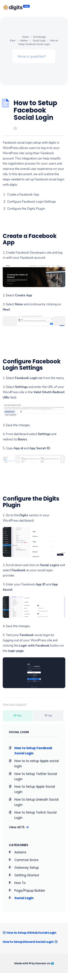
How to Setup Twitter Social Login (35, 776)
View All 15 (17, 827)
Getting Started (26, 875)
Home (25, 36)
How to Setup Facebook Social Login (33, 750)
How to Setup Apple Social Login (34, 789)
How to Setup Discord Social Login (28, 942)
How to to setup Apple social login (36, 763)
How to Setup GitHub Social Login (31, 933)
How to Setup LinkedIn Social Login (36, 802)
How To (20, 883)
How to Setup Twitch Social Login (35, 815)
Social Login (39, 40)
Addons (24, 40)
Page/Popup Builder (29, 890)
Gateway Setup (26, 867)
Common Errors (26, 860)
